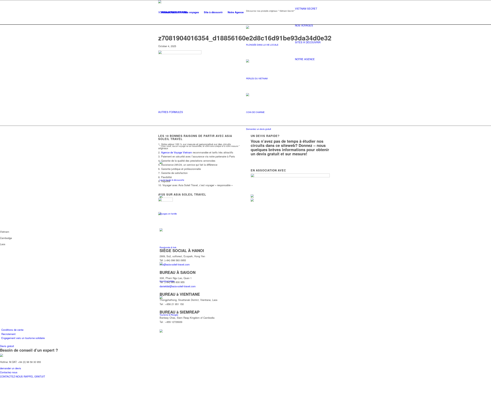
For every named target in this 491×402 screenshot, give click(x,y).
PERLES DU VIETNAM (257, 78)
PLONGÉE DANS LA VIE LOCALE (262, 44)
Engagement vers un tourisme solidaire (23, 338)
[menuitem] (169, 12)
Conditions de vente (12, 330)
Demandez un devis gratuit (258, 128)
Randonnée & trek (168, 247)
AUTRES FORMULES (170, 112)
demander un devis (10, 368)
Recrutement (8, 334)
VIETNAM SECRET (306, 8)
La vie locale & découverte (172, 179)
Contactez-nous (8, 372)
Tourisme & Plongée (169, 314)
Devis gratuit (7, 346)
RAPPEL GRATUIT (34, 376)
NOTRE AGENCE (305, 59)
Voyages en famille (168, 213)
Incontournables (167, 280)
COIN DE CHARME (255, 112)
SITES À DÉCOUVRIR (307, 42)
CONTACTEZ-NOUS (12, 376)
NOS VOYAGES (304, 25)
